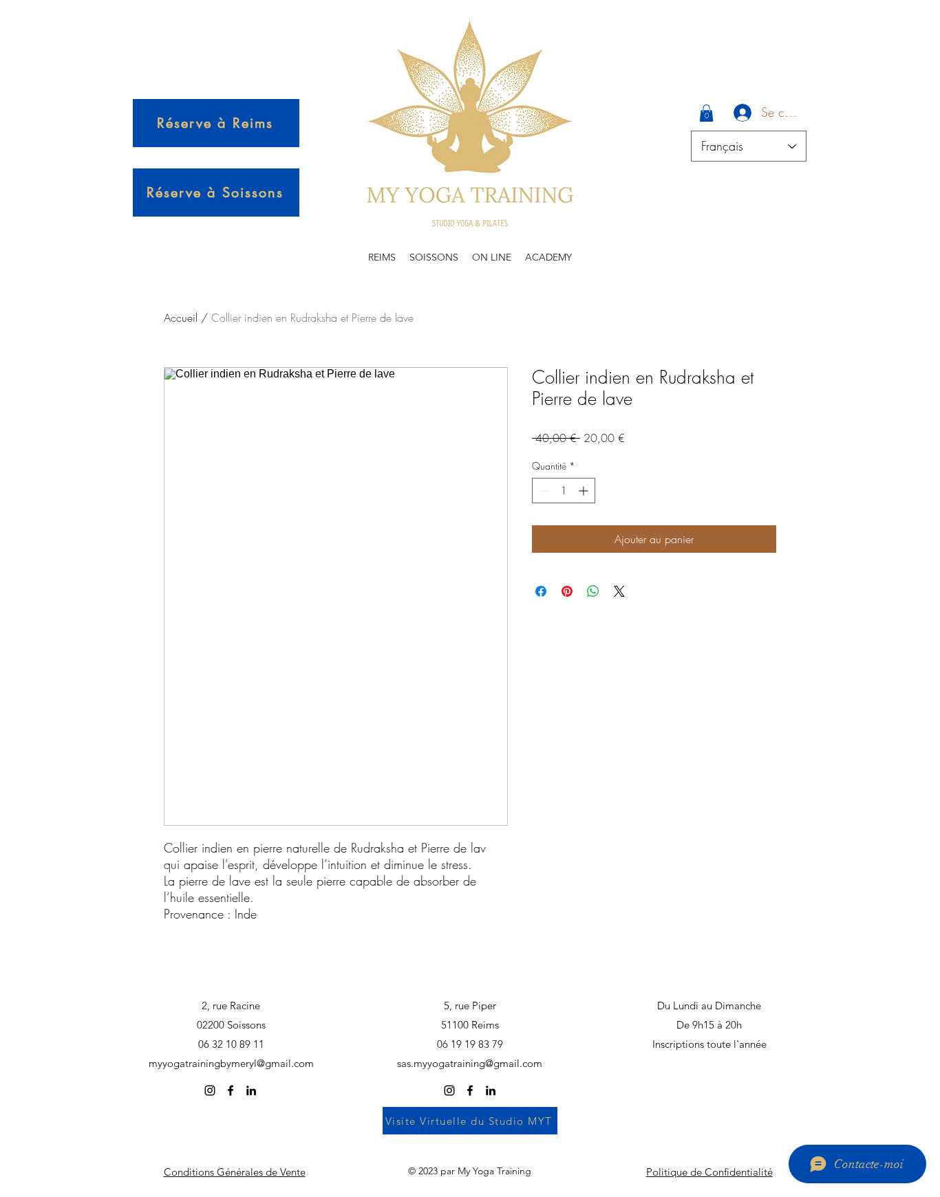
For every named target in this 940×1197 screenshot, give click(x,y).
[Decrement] (542, 491)
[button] (706, 113)
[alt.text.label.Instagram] (210, 1090)
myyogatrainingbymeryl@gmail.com (231, 1063)
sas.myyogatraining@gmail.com (469, 1063)
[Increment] (584, 491)
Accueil (180, 317)
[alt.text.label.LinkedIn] (251, 1090)
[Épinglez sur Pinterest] (567, 591)
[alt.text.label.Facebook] (230, 1090)
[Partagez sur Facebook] (541, 591)
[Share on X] (619, 591)
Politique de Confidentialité (709, 1171)
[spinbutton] (563, 491)
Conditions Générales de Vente (235, 1171)
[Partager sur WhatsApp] (593, 591)
